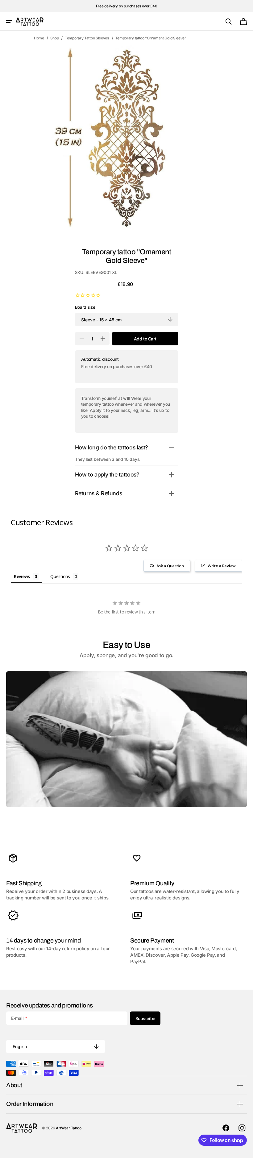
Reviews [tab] (22, 576)
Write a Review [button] (222, 566)
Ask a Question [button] (170, 566)
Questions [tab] (60, 576)
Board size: (86, 307)
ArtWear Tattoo (68, 1128)
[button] (9, 21)
